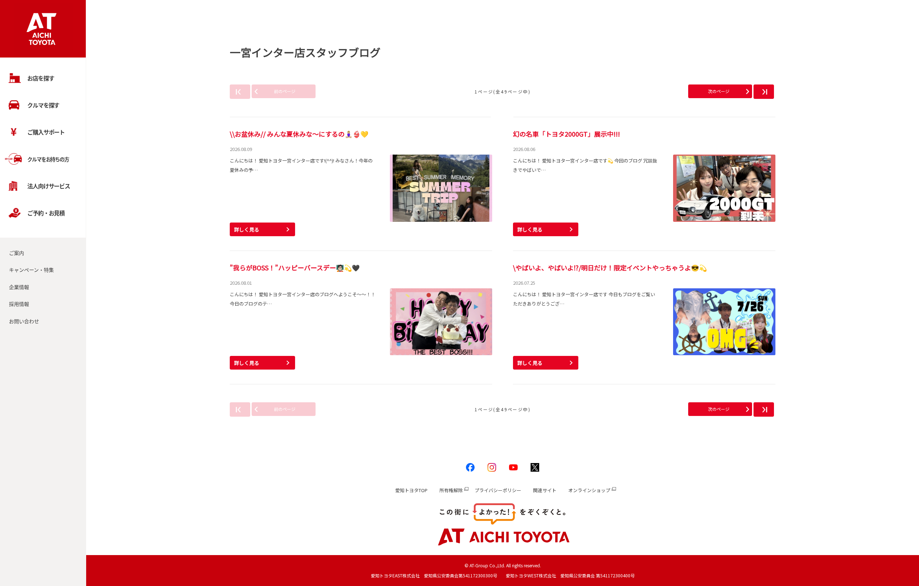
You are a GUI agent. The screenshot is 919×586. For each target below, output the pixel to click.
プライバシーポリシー (498, 490)
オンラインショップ (589, 490)
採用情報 (19, 303)
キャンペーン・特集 (31, 269)
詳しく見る (246, 229)
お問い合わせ (24, 321)
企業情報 (19, 286)
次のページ (718, 91)
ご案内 (16, 252)
